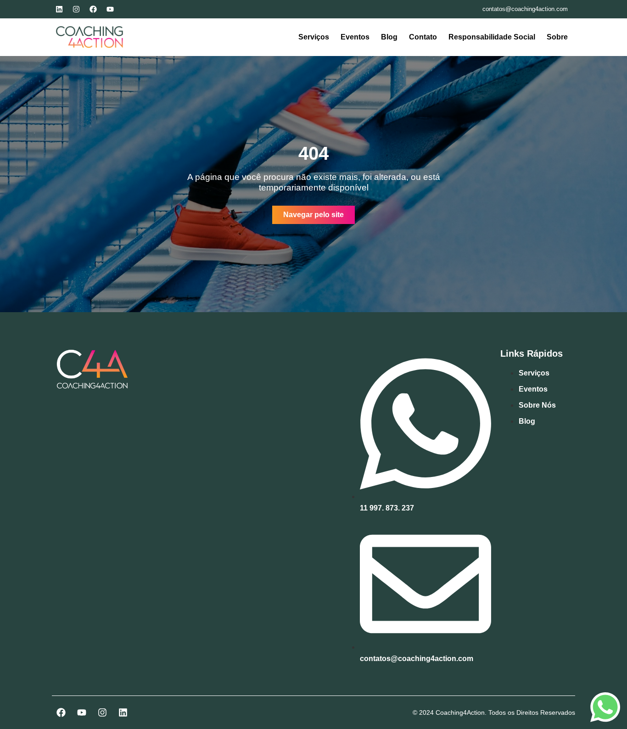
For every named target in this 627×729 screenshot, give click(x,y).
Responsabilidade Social (491, 37)
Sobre (557, 37)
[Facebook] (93, 9)
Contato (423, 37)
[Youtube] (110, 9)
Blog (389, 37)
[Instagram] (76, 9)
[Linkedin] (59, 9)
